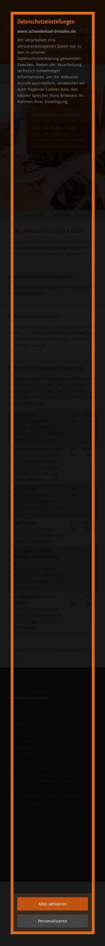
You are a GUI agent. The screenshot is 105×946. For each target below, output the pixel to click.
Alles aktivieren (52, 904)
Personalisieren (52, 921)
